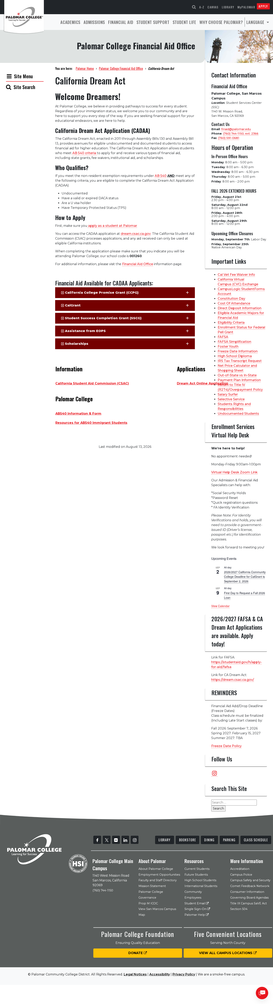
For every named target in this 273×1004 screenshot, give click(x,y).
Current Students (196, 869)
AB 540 (160, 176)
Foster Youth (228, 346)
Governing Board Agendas (249, 897)
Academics (70, 22)
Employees (192, 897)
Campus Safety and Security (250, 880)
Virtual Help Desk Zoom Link (234, 472)
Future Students (196, 874)
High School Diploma (235, 356)
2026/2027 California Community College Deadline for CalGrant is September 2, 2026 (245, 576)
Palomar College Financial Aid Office (121, 68)
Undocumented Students (238, 413)
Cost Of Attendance (234, 303)
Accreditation (239, 869)
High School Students (200, 880)
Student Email (195, 903)
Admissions (94, 22)
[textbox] (115, 369)
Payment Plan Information (239, 380)
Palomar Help (195, 915)
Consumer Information (247, 892)
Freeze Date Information (238, 351)
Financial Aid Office (137, 264)
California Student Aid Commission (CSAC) (92, 383)
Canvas (212, 7)
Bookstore (187, 839)
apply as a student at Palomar (112, 226)
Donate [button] (136, 953)
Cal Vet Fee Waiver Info (236, 275)
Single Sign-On (195, 909)
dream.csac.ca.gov (136, 234)
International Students (200, 886)
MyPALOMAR (246, 7)
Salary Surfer (228, 394)
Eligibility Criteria (231, 322)
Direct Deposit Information (239, 308)
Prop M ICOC (148, 903)
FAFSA (223, 337)
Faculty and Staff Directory (157, 880)
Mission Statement (152, 886)
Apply (263, 6)
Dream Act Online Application (202, 383)
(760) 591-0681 (228, 138)
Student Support (152, 22)
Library (228, 7)
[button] (125, 292)
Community (193, 892)
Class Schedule (256, 839)
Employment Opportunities (159, 874)
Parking (229, 839)
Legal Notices (135, 974)
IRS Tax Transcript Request (240, 361)
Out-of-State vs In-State (237, 375)
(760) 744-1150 (103, 890)
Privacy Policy (183, 974)
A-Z (201, 7)
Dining (209, 839)
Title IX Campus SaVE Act (248, 903)
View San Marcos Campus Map (157, 912)
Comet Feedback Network (249, 886)
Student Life (184, 22)
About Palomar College (155, 869)
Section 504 (238, 909)
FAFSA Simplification (234, 342)
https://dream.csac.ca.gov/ (232, 680)
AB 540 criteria (84, 153)
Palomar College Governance (150, 894)
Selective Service (231, 399)
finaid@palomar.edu (236, 129)
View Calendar (220, 606)
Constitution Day (231, 298)
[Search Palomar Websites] (194, 7)
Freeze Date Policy (226, 746)
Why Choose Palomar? (221, 22)
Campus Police (241, 874)
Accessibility (159, 974)
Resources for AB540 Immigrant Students (91, 423)
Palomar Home (85, 68)
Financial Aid (120, 22)
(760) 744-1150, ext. (240, 133)
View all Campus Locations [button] (226, 953)
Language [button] (256, 22)
